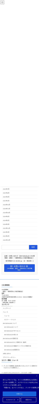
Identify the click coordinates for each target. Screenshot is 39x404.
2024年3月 (6, 224)
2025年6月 (6, 193)
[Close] (36, 375)
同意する (19, 394)
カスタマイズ (10, 400)
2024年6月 (6, 216)
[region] (19, 389)
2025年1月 (6, 201)
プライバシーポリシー (9, 357)
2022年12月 (6, 240)
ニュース (6, 316)
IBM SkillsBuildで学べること (12, 331)
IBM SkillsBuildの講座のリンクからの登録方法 (17, 346)
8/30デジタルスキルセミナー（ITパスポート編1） (18, 372)
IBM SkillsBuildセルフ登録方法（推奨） (15, 342)
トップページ (7, 308)
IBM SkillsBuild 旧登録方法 (12, 350)
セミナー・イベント (10, 319)
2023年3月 (6, 232)
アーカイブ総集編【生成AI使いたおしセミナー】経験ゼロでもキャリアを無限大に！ (20, 366)
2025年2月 (6, 197)
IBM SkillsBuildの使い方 (11, 334)
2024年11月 (6, 208)
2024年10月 (6, 212)
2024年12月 (6, 204)
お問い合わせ (7, 353)
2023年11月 (6, 228)
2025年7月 (6, 189)
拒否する (29, 400)
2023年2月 (6, 236)
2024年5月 (6, 220)
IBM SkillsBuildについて (11, 327)
